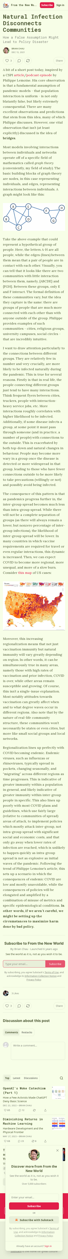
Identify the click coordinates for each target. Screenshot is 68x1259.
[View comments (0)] (19, 60)
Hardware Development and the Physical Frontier (23, 1130)
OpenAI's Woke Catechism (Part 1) (24, 1090)
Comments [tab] (11, 1032)
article (19, 75)
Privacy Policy (45, 1235)
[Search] (61, 1078)
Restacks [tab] (27, 1032)
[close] (57, 1150)
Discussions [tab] (31, 1078)
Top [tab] (7, 1078)
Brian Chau (18, 48)
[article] (34, 1099)
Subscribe (47, 5)
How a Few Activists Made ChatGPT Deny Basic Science (25, 1099)
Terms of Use (52, 972)
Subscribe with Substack (36, 1220)
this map (25, 573)
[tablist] (18, 1032)
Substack (16, 1251)
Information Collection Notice (41, 976)
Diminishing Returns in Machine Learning (23, 1121)
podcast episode (39, 75)
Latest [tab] (16, 1078)
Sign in (60, 5)
